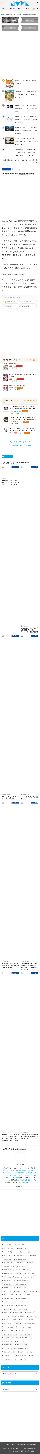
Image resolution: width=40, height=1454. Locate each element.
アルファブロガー (25, 1168)
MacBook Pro (10, 1302)
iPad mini (9, 1295)
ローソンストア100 (25, 1327)
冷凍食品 (26, 1338)
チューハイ (9, 1248)
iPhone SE (9, 1288)
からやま (8, 1316)
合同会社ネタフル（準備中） (27, 1444)
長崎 (31, 1263)
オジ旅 (20, 1180)
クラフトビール (24, 1252)
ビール (8, 1245)
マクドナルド (10, 1320)
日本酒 (7, 1259)
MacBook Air (24, 1298)
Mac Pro (22, 1305)
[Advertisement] (20, 54)
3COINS (8, 1345)
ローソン (9, 1327)
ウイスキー (9, 1263)
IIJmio (8, 1359)
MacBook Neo (21, 1259)
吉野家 (20, 1316)
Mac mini (8, 1305)
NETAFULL (17, 1448)
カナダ (20, 1245)
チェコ (7, 1255)
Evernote (23, 1248)
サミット (8, 1348)
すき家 (32, 1316)
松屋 (7, 1313)
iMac (24, 1302)
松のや (18, 1313)
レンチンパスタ (10, 1334)
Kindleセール (28, 1273)
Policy (13, 1444)
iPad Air (33, 1291)
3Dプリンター (22, 1359)
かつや (30, 1313)
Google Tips (9, 1352)
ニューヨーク (21, 1255)
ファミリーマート (29, 1323)
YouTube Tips (26, 1352)
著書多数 (25, 1182)
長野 (34, 1255)
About (7, 1444)
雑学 (7, 1277)
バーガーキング (26, 1320)
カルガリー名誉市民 (13, 1178)
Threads (9, 1355)
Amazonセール (11, 1273)
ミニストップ (9, 1266)
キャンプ (9, 1330)
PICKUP (9, 1270)
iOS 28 (22, 1266)
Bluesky (22, 1355)
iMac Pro (23, 1309)
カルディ (8, 1341)
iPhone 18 (24, 1280)
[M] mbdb (30, 1451)
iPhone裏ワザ (24, 1270)
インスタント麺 (11, 1338)
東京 (21, 1263)
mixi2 (34, 1355)
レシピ (21, 1330)
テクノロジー (11, 14)
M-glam (22, 1451)
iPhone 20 (21, 1284)
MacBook (8, 1298)
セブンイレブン (11, 1323)
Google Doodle (23, 1348)
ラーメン (26, 1334)
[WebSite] (20, 1187)
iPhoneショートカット (24, 1277)
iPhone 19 (8, 1284)
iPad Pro (20, 1291)
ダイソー (21, 1341)
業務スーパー (22, 1345)
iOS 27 (8, 1291)
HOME (5, 14)
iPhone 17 (9, 1280)
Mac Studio (9, 1309)
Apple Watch (24, 1295)
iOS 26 (23, 1288)
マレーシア (9, 1252)
